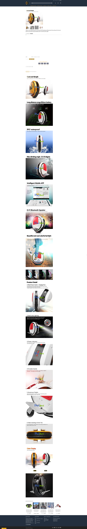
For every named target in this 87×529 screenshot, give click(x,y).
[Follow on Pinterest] (30, 524)
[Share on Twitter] (27, 66)
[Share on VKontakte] (31, 66)
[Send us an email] (60, 0)
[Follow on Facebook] (26, 524)
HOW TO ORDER (46, 520)
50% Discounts (38, 520)
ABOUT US (45, 518)
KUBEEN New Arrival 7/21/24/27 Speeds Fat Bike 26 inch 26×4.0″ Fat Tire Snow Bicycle (36, 510)
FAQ (57, 0)
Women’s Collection (33, 5)
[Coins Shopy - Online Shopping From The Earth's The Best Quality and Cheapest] (27, 3)
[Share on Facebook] (26, 66)
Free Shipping (38, 522)
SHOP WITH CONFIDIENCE (56, 518)
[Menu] (30, 3)
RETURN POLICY (55, 520)
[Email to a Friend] (28, 66)
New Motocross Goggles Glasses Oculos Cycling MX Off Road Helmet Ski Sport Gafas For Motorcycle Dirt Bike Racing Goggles (29, 511)
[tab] (28, 71)
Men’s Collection (39, 5)
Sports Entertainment (34, 7)
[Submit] (51, 3)
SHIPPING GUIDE (55, 519)
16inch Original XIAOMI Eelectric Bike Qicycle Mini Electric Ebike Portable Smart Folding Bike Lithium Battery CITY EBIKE (50, 511)
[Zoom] (26, 24)
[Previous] (26, 17)
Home (26, 7)
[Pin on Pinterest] (30, 66)
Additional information (33, 71)
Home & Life (44, 5)
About (53, 0)
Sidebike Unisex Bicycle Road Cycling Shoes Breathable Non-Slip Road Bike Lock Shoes (58, 510)
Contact (56, 0)
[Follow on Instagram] (27, 524)
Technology (54, 5)
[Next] (41, 17)
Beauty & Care (49, 5)
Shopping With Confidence (40, 518)
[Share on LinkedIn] (32, 66)
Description (27, 71)
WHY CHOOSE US (46, 519)
